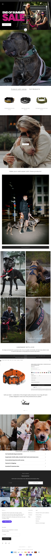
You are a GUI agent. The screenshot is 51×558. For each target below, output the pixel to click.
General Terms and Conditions (42, 512)
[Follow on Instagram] (5, 543)
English (29, 546)
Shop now (8, 448)
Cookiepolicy (38, 517)
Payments (38, 519)
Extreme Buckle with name (9, 108)
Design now (25, 59)
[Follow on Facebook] (2, 543)
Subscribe (35, 482)
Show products (5, 294)
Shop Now (25, 144)
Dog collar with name (25, 108)
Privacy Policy (39, 514)
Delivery (37, 521)
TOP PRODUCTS (34, 89)
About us (30, 512)
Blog (29, 517)
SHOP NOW (6, 24)
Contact (30, 514)
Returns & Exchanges (40, 523)
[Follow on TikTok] (9, 543)
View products (25, 247)
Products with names (19, 89)
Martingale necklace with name (41, 108)
